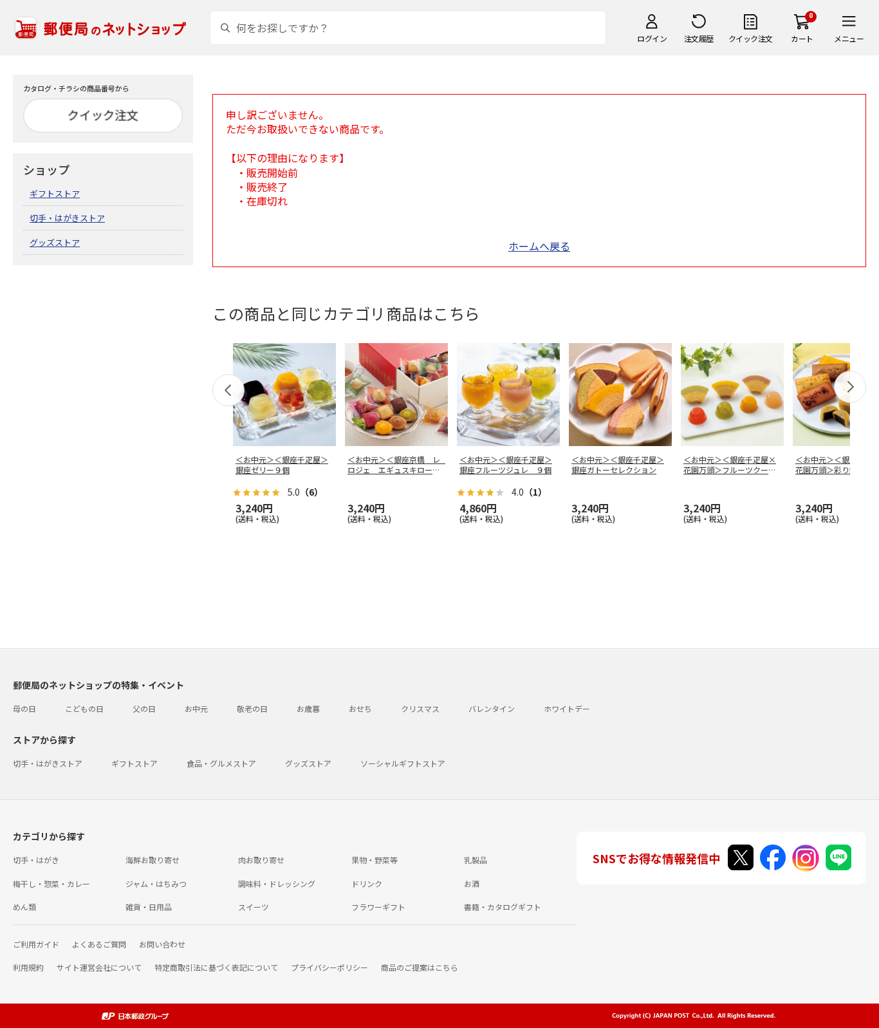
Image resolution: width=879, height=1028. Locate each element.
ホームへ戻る (539, 246)
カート (802, 38)
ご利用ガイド (36, 944)
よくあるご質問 (99, 944)
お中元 (196, 708)
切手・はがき (36, 859)
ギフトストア (55, 193)
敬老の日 (252, 708)
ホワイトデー (567, 708)
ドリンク (366, 883)
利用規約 (28, 967)
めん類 (24, 906)
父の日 (144, 708)
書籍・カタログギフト (502, 906)
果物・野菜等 (374, 859)
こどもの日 (84, 708)
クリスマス (420, 708)
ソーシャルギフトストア (402, 763)
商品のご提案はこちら (419, 967)
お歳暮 (308, 708)
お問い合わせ (162, 944)
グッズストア (55, 242)
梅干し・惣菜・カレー (51, 883)
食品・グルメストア (221, 763)
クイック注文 (750, 38)
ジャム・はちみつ (156, 883)
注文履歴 (699, 38)
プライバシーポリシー (329, 967)
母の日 (24, 708)
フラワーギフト (378, 906)
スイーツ (253, 906)
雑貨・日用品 (148, 906)
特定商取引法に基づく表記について (216, 967)
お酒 (471, 883)
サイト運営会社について (99, 967)
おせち (360, 708)
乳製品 (475, 859)
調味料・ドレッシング (276, 883)
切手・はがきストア (67, 218)
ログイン (652, 38)
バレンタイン (491, 708)
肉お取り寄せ (261, 859)
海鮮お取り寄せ (152, 859)
